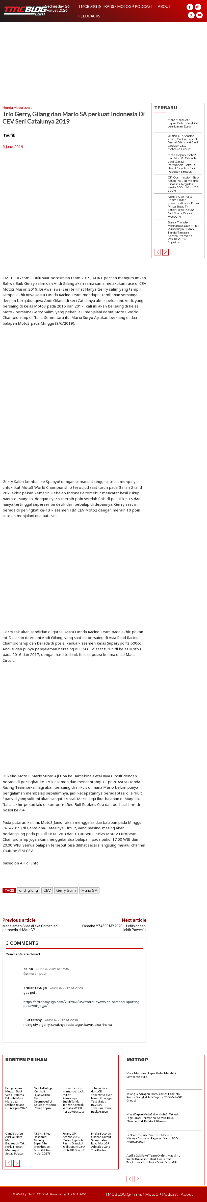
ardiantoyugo (35, 988)
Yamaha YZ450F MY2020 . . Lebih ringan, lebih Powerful (114, 928)
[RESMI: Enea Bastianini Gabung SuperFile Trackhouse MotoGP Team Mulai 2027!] (46, 1124)
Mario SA (89, 890)
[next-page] (165, 252)
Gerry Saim (66, 890)
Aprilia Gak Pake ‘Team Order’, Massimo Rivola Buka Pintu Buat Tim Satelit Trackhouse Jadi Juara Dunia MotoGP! (183, 206)
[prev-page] (157, 252)
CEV (47, 890)
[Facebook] (190, 7)
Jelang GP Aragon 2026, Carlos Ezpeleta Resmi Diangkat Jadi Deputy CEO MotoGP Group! (183, 142)
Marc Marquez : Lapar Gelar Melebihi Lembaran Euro (183, 123)
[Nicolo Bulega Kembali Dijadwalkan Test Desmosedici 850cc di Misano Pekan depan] (46, 1078)
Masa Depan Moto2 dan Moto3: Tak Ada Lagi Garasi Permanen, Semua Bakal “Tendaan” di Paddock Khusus (182, 163)
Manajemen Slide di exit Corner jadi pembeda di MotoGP (30, 928)
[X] (191, 15)
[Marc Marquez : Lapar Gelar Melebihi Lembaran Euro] (161, 125)
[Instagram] (198, 7)
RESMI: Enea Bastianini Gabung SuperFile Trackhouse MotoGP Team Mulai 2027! (43, 1143)
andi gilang (28, 890)
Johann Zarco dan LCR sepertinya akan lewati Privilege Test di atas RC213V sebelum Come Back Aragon (101, 1099)
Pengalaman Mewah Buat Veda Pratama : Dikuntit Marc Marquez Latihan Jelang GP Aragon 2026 (16, 1098)
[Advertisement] (103, 60)
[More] (124, 905)
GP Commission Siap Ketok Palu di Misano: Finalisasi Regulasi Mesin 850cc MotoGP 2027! (183, 184)
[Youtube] (199, 15)
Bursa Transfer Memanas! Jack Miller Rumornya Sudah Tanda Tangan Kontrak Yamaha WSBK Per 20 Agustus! (183, 232)
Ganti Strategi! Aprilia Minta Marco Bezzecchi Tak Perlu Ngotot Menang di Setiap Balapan (15, 1143)
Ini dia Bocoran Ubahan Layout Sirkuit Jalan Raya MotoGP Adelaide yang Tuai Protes (101, 1142)
